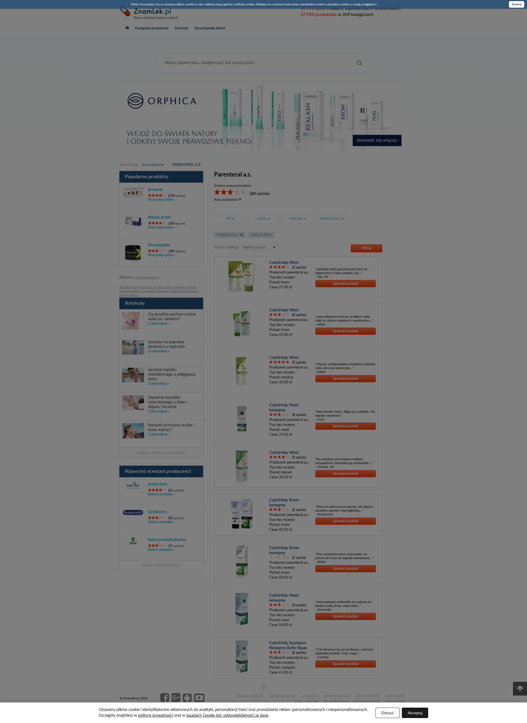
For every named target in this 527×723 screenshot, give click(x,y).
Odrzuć (387, 713)
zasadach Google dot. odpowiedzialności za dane (227, 716)
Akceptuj (415, 713)
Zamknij (516, 4)
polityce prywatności (155, 716)
